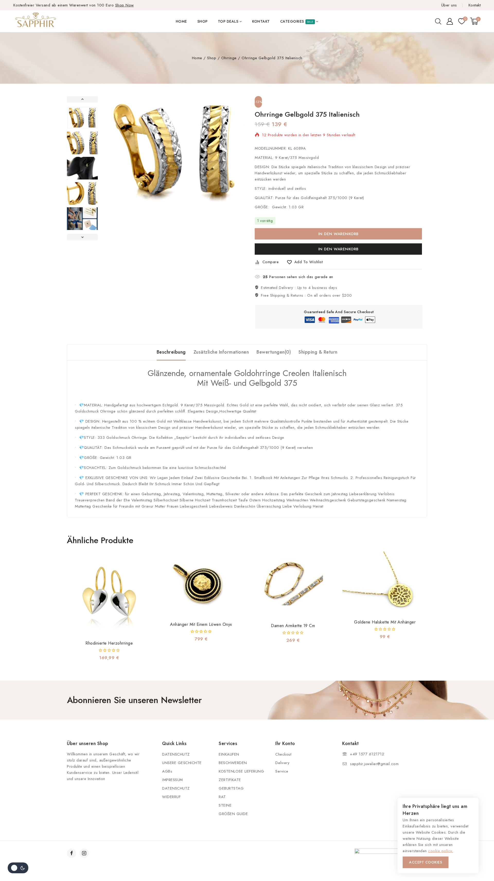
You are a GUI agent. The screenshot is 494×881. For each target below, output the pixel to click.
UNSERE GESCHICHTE (182, 763)
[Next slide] (82, 237)
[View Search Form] (438, 21)
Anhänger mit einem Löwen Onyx (201, 624)
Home (181, 21)
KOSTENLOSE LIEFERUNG (241, 771)
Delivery (282, 763)
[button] (82, 117)
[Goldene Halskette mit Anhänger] (384, 583)
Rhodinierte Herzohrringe (109, 643)
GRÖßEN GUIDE (233, 814)
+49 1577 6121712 (367, 754)
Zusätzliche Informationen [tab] (221, 352)
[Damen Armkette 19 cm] (293, 585)
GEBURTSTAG (231, 788)
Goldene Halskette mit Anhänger (385, 622)
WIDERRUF (171, 797)
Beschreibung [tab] (171, 352)
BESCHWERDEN (233, 763)
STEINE (225, 805)
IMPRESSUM (172, 780)
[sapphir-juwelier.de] (36, 21)
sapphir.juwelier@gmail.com (374, 764)
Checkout (283, 754)
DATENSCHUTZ (176, 754)
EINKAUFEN (229, 754)
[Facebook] (71, 853)
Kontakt (475, 5)
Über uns (449, 5)
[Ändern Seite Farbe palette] (18, 867)
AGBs (167, 771)
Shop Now (124, 5)
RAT (222, 797)
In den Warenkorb (338, 234)
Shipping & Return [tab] (318, 352)
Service (281, 771)
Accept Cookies (425, 862)
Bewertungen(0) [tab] (274, 352)
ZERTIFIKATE (230, 780)
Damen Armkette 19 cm (293, 626)
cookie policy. (440, 851)
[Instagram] (84, 853)
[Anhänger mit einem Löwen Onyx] (201, 585)
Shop (202, 21)
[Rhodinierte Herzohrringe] (109, 594)
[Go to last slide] (82, 99)
